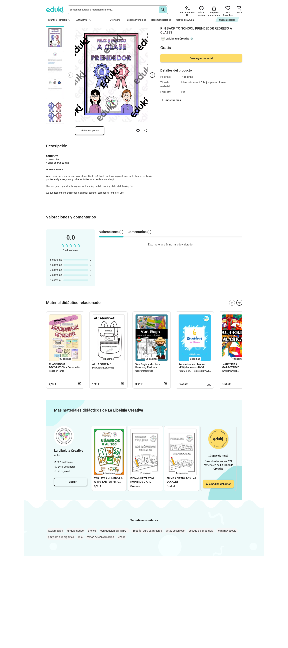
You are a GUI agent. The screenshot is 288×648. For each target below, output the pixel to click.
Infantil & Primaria (58, 20)
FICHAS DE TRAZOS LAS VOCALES (181, 480)
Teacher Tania (56, 371)
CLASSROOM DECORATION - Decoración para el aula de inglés (65, 366)
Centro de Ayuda (185, 20)
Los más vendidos (136, 20)
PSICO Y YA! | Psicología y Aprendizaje (198, 371)
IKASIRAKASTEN (230, 371)
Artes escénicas (175, 530)
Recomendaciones (161, 20)
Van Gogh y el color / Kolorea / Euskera (147, 366)
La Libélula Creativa (178, 38)
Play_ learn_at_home (103, 367)
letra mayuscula (227, 530)
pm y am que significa (61, 537)
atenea (92, 530)
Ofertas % (115, 20)
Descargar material (201, 58)
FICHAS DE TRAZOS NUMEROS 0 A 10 (142, 480)
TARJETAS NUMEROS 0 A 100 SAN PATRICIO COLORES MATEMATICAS (108, 480)
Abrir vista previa (90, 130)
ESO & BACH (82, 20)
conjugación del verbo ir (114, 530)
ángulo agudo (75, 530)
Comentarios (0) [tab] (140, 232)
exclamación (55, 530)
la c (80, 537)
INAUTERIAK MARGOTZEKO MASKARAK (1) (231, 366)
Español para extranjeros (147, 530)
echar (121, 537)
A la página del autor (218, 484)
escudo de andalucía (201, 530)
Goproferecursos (144, 371)
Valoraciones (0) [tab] (111, 232)
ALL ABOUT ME (101, 364)
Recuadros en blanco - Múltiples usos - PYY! (191, 366)
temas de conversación (100, 537)
